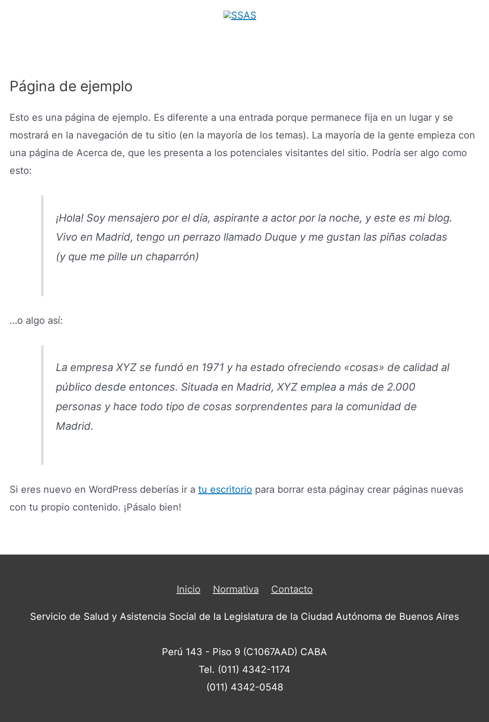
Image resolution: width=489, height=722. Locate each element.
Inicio (189, 589)
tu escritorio (225, 489)
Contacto (292, 589)
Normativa (236, 589)
